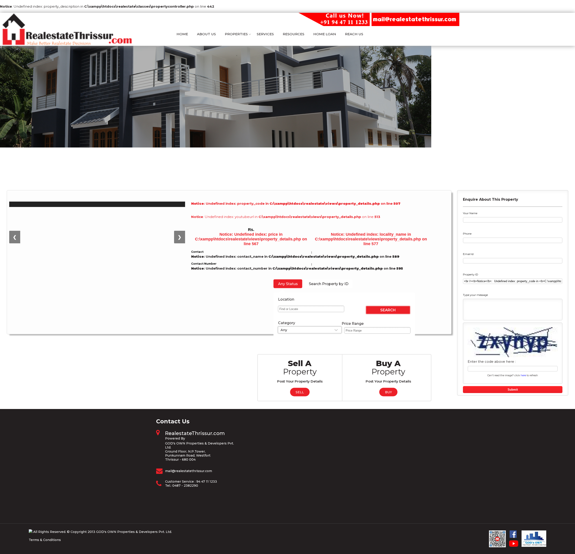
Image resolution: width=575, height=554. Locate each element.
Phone (467, 233)
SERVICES (265, 34)
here (523, 375)
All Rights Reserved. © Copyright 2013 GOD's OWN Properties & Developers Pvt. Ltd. (102, 532)
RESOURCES (293, 34)
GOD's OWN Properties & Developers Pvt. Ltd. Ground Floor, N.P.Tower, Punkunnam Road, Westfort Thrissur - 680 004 (199, 451)
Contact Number (204, 263)
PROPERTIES (236, 34)
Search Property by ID (328, 283)
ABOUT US (206, 34)
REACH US (354, 34)
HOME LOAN (324, 34)
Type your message (475, 295)
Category (286, 323)
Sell (300, 392)
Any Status (288, 283)
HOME (182, 34)
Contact (197, 251)
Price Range (353, 323)
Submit (513, 389)
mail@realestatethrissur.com (188, 471)
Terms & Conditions (45, 540)
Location (286, 299)
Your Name (470, 213)
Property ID (470, 274)
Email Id (468, 254)
